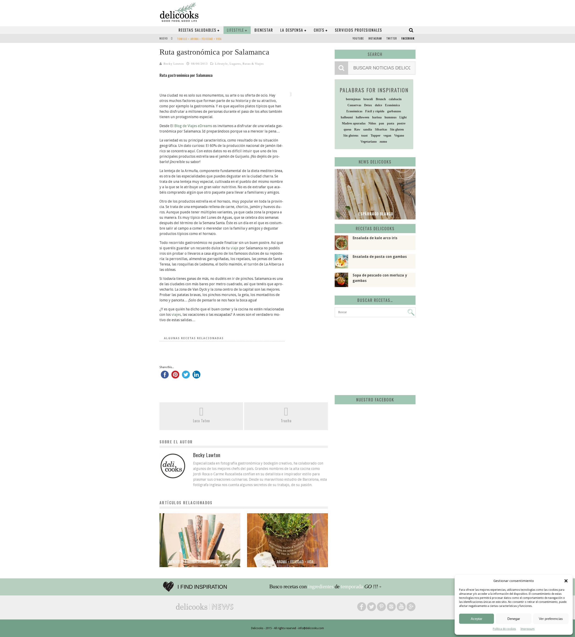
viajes (176, 314)
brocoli (368, 99)
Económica (392, 105)
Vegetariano (368, 141)
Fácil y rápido (374, 111)
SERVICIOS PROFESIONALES (358, 30)
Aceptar (476, 619)
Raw (357, 129)
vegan (387, 135)
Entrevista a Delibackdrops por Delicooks (199, 561)
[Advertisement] (374, 355)
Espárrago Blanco (375, 214)
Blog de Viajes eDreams (193, 126)
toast (364, 135)
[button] (566, 581)
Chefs (319, 30)
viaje (234, 248)
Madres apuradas (353, 123)
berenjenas (353, 99)
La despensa (291, 30)
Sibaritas (381, 129)
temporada (352, 586)
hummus (390, 117)
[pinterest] (175, 376)
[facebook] (164, 376)
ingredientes (320, 586)
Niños (372, 123)
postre (401, 123)
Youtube (358, 38)
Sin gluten (397, 129)
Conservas (354, 105)
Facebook (407, 38)
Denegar (513, 619)
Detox (368, 105)
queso (347, 129)
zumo (383, 141)
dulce (378, 105)
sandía (367, 129)
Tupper (375, 135)
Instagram (375, 38)
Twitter (391, 38)
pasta (390, 123)
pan (381, 123)
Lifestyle (235, 30)
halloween (362, 117)
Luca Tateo (201, 420)
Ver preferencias (551, 619)
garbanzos (394, 111)
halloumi (347, 117)
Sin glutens (350, 135)
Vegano (399, 135)
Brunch (381, 99)
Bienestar (263, 30)
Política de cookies (504, 628)
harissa (377, 117)
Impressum (527, 628)
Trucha (286, 420)
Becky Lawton (174, 63)
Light (403, 117)
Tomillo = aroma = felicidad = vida (199, 39)
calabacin (395, 99)
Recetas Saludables (197, 30)
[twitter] (186, 376)
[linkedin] (196, 376)
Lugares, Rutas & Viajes (247, 63)
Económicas (354, 111)
